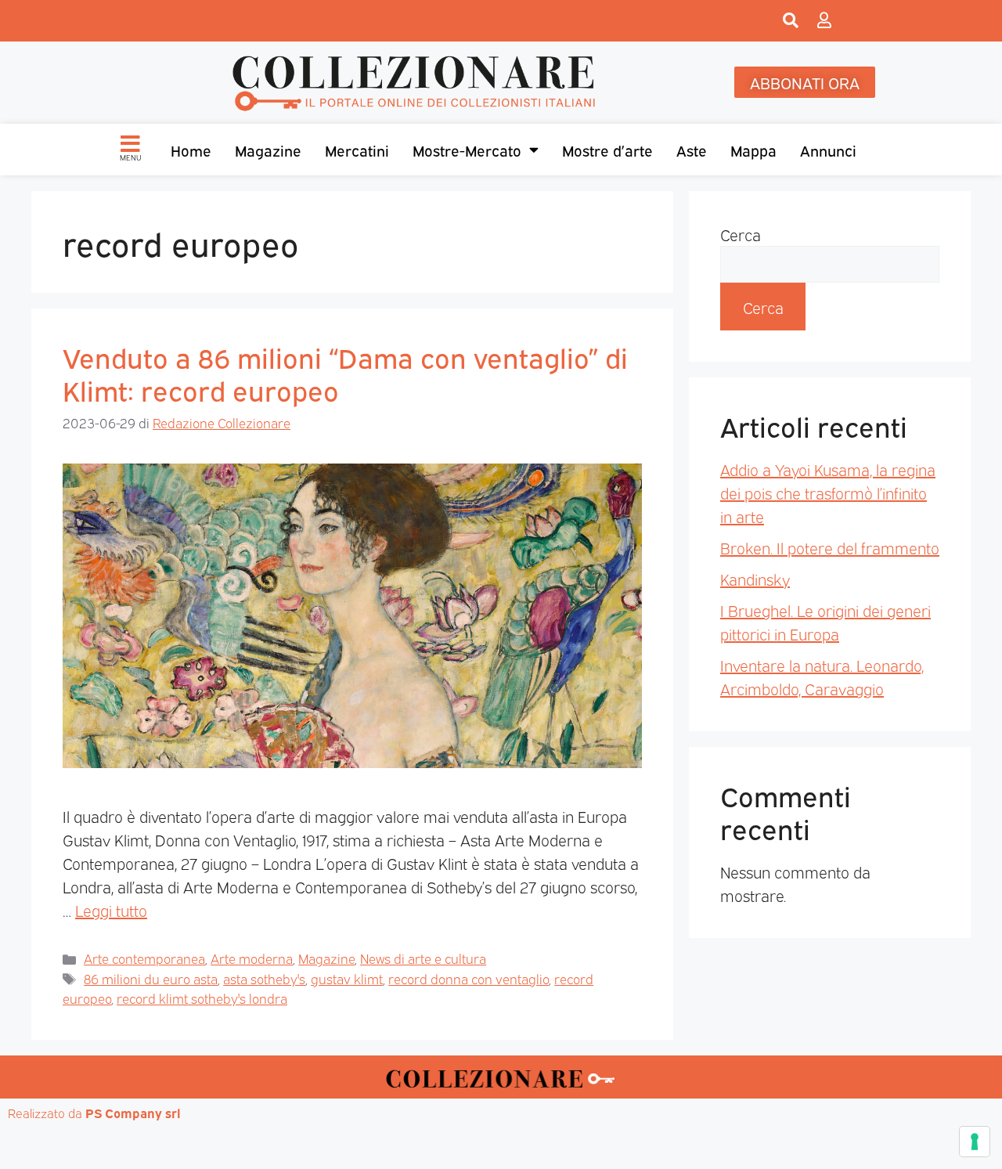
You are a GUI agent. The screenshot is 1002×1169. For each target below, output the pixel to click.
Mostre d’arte (607, 149)
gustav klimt (347, 978)
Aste (691, 149)
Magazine (268, 149)
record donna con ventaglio (468, 978)
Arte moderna (252, 958)
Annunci (828, 149)
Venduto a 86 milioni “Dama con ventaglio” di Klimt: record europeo (345, 372)
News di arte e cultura (423, 958)
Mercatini (357, 149)
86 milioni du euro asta (151, 978)
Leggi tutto (111, 910)
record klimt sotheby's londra (202, 998)
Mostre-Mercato (467, 149)
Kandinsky (755, 578)
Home (191, 149)
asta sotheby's (264, 978)
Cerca (740, 234)
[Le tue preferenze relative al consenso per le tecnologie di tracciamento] (974, 1141)
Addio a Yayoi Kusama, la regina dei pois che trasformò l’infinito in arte (827, 492)
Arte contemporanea (144, 958)
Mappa (753, 149)
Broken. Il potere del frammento (829, 547)
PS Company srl (133, 1112)
